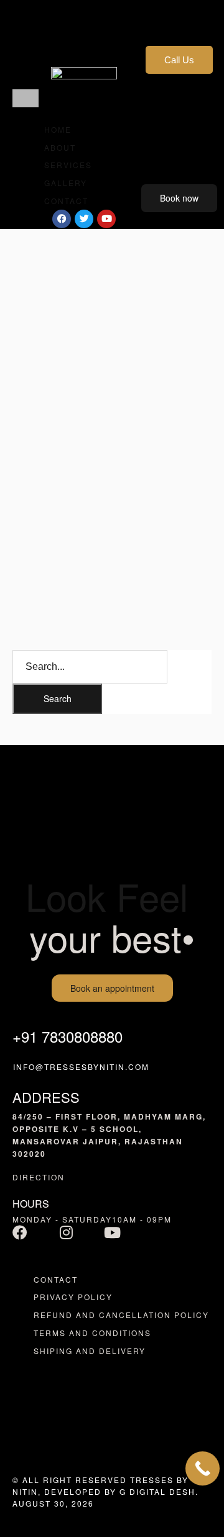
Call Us (179, 60)
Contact (56, 1279)
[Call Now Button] (202, 1468)
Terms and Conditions (92, 1332)
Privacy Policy (73, 1296)
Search (58, 698)
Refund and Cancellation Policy (121, 1314)
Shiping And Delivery (90, 1350)
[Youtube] (112, 1232)
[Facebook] (19, 1232)
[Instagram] (65, 1232)
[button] (25, 98)
